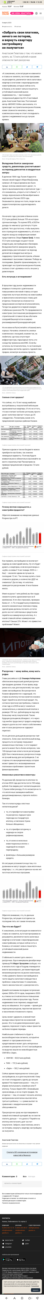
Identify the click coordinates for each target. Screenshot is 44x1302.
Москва (16, 6)
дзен (27, 1244)
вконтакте (9, 1240)
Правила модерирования (11, 1203)
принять (35, 1290)
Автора (31, 1176)
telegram (8, 1244)
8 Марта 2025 (6, 23)
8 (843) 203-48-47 (21, 1228)
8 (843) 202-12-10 (8, 1228)
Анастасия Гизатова (10, 1140)
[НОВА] (21, 13)
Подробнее (35, 1286)
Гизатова (18, 26)
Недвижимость (7, 26)
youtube (8, 1247)
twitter (27, 1240)
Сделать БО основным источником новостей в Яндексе (22, 1153)
